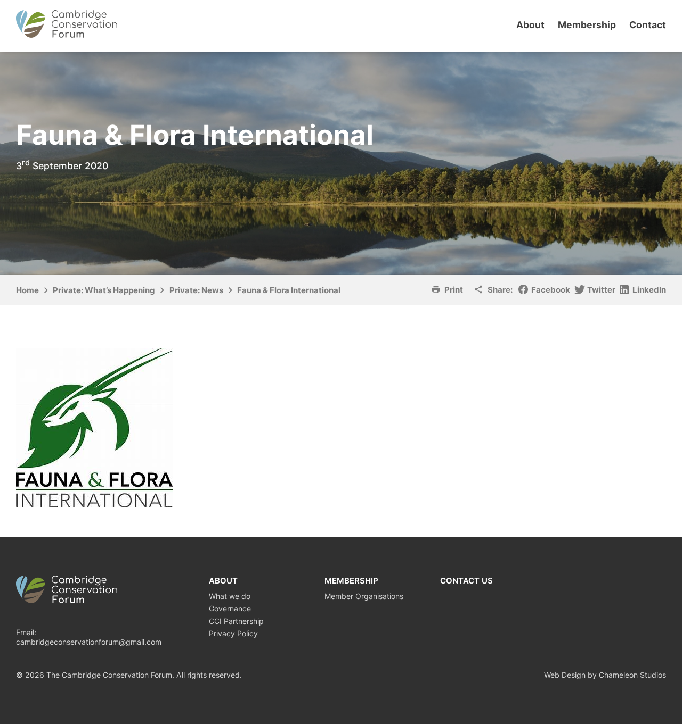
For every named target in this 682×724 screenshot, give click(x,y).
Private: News (196, 290)
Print (453, 290)
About (530, 24)
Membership (587, 24)
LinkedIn (649, 290)
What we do (229, 596)
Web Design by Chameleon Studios (605, 674)
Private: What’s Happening (104, 290)
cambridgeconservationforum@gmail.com (88, 641)
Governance (230, 608)
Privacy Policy (233, 633)
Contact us (466, 581)
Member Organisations (363, 596)
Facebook (550, 290)
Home (27, 290)
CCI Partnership (236, 621)
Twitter (601, 290)
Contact (647, 24)
